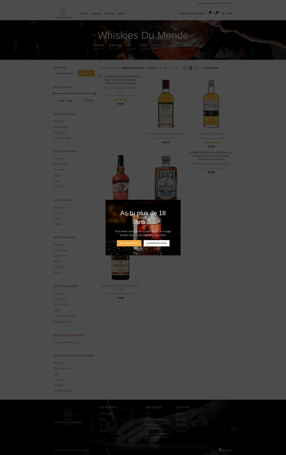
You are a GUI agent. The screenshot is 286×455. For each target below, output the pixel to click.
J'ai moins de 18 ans (156, 243)
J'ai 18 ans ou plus (129, 243)
